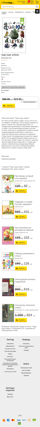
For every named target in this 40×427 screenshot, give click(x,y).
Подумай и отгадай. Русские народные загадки (24, 204)
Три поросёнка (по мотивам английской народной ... (24, 230)
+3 (4, 60)
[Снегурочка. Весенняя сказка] (7, 313)
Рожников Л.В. (19, 12)
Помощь (26, 350)
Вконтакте (10, 397)
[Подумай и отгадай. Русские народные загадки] (7, 210)
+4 (5, 60)
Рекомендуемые (26, 373)
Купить (10, 105)
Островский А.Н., (20, 310)
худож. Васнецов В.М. (31, 310)
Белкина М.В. (19, 258)
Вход (23, 3)
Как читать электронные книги (26, 346)
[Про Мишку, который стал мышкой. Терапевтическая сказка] (7, 184)
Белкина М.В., (19, 181)
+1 (1, 60)
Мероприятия (10, 346)
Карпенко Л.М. (19, 206)
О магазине (10, 343)
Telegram (10, 394)
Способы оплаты (10, 349)
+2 (3, 60)
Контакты (10, 356)
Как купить (26, 343)
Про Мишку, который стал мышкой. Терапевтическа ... (24, 178)
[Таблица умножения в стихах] (7, 261)
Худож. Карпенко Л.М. (21, 232)
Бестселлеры (26, 370)
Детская (28, 12)
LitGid (20, 415)
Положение (10, 369)
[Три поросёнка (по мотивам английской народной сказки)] (7, 235)
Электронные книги (26, 368)
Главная (4, 12)
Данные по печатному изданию (13, 87)
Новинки (26, 375)
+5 (6, 60)
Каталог (11, 12)
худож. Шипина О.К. (29, 181)
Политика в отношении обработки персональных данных (10, 364)
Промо (10, 354)
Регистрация (21, 1)
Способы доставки (10, 351)
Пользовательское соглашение (10, 359)
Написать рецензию (9, 159)
